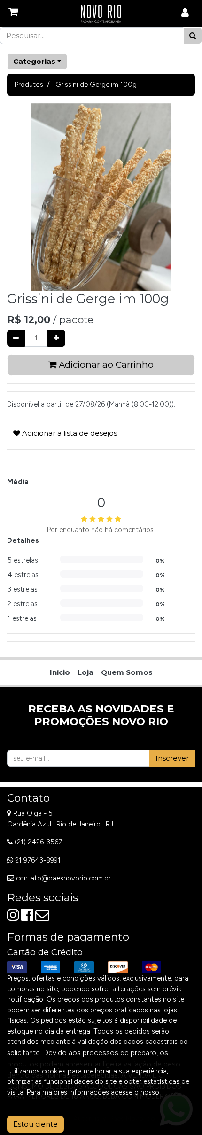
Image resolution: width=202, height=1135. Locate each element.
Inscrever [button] (172, 758)
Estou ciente (35, 1124)
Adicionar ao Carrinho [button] (105, 364)
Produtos (29, 84)
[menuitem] (60, 673)
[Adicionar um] (56, 338)
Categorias (34, 61)
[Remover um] (16, 338)
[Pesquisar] (192, 36)
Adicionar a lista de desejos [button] (68, 433)
